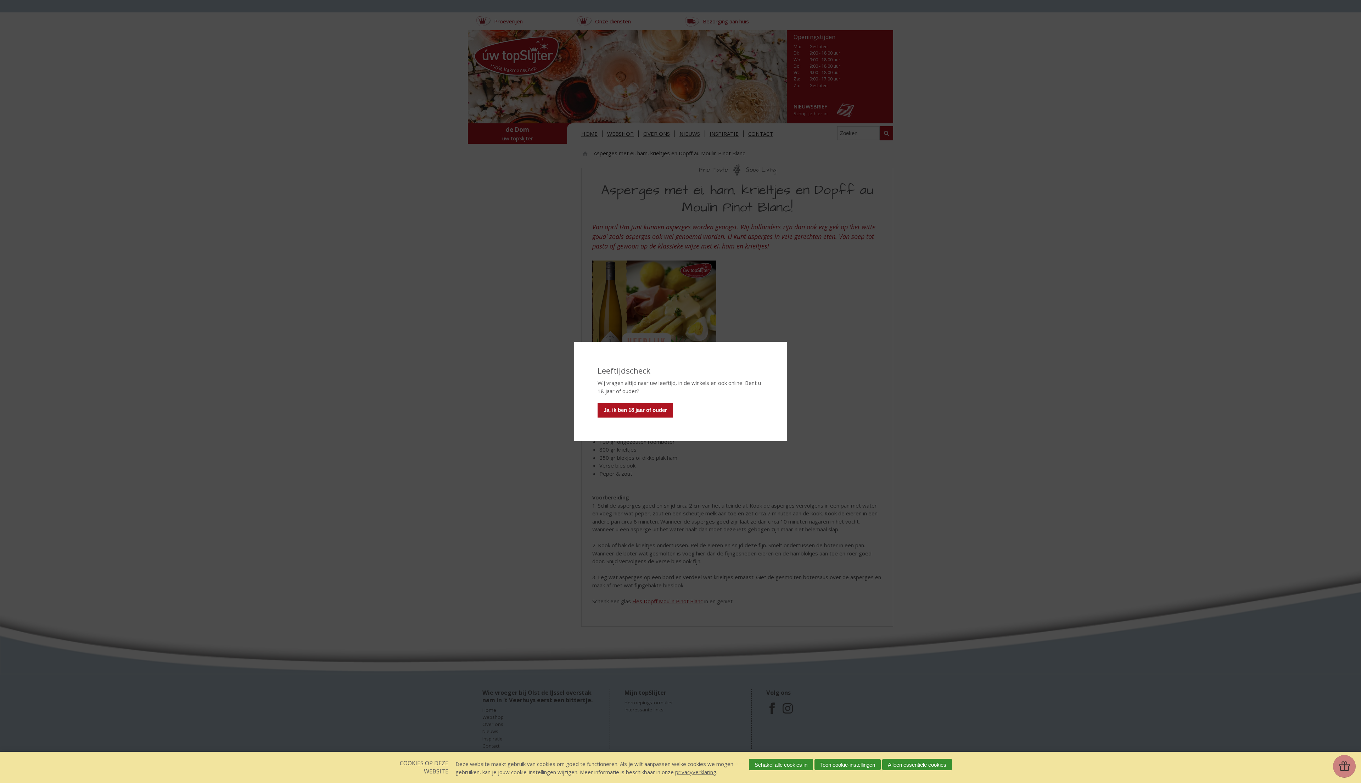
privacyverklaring (695, 772)
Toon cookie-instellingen (847, 765)
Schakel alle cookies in (781, 765)
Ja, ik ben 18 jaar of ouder (635, 410)
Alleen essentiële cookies (917, 765)
